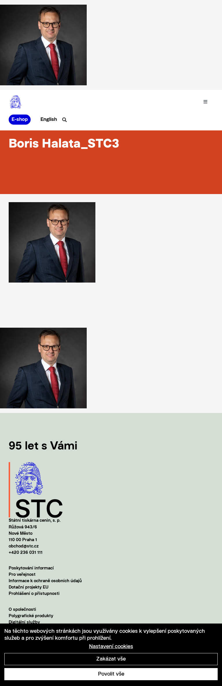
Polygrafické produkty (31, 616)
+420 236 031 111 (25, 553)
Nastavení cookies (111, 646)
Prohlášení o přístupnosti (34, 594)
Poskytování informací (31, 568)
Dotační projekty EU (29, 587)
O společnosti (22, 610)
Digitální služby (24, 622)
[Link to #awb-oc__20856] (64, 119)
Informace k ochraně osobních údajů (45, 581)
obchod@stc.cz (24, 546)
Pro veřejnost (22, 575)
